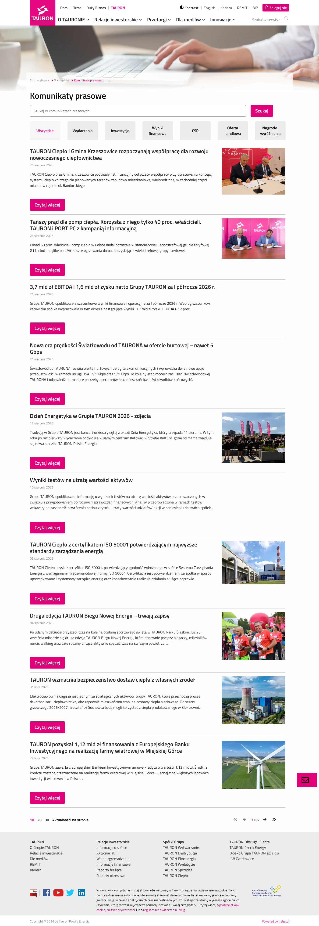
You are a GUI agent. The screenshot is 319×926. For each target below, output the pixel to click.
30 (47, 820)
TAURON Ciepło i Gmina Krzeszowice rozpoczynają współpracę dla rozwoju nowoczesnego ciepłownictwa (119, 154)
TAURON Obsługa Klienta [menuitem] (250, 842)
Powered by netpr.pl (275, 921)
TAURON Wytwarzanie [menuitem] (181, 847)
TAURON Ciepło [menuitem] (175, 875)
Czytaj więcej (47, 204)
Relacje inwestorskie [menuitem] (46, 853)
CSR (195, 131)
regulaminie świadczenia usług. (164, 909)
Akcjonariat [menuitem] (105, 853)
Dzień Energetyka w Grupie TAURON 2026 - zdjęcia (90, 416)
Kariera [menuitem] (35, 870)
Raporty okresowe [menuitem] (110, 875)
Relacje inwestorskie (116, 19)
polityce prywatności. (120, 909)
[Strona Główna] (42, 12)
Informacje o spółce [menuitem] (111, 847)
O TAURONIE (72, 19)
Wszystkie (45, 131)
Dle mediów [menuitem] (39, 858)
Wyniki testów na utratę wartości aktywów (81, 480)
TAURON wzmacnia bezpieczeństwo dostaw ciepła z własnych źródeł (112, 679)
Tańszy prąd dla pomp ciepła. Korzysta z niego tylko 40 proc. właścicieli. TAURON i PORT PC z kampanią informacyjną (115, 224)
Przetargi (157, 19)
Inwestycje (120, 131)
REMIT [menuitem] (35, 864)
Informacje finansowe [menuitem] (113, 864)
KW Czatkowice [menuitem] (242, 858)
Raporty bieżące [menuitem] (109, 870)
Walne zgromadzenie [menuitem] (112, 858)
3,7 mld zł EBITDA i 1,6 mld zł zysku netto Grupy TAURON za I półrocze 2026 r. (123, 286)
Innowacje (221, 19)
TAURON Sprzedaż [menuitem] (177, 870)
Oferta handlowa (232, 131)
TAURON (118, 8)
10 (32, 820)
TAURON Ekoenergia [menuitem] (179, 858)
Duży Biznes (96, 8)
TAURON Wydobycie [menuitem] (179, 864)
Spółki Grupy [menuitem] (173, 842)
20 (39, 820)
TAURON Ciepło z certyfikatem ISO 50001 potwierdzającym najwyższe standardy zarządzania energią (113, 547)
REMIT (242, 8)
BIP (255, 8)
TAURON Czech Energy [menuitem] (248, 847)
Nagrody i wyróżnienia (270, 131)
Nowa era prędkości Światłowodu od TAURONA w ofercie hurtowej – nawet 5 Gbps (121, 348)
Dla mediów (189, 19)
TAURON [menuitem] (37, 842)
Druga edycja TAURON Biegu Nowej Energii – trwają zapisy (100, 615)
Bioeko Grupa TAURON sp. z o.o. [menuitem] (255, 853)
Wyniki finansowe (158, 131)
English (209, 8)
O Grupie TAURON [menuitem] (44, 847)
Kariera (226, 8)
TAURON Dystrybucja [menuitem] (180, 853)
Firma (77, 8)
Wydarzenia (83, 131)
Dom (63, 8)
